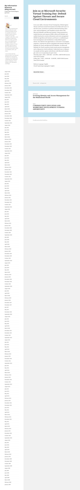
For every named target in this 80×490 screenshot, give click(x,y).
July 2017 (7, 307)
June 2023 (7, 158)
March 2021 (7, 221)
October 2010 (8, 435)
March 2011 (7, 426)
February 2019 (8, 274)
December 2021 (8, 200)
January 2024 (8, 141)
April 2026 (7, 81)
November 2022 (8, 174)
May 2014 (7, 368)
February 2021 (8, 223)
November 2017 (8, 305)
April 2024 (7, 134)
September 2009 (8, 466)
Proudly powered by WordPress (40, 120)
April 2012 (7, 412)
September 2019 (8, 260)
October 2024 (8, 120)
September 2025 (8, 95)
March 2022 (7, 193)
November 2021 (8, 202)
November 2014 (8, 358)
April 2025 (7, 106)
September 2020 (8, 235)
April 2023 (7, 162)
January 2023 (8, 169)
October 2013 (8, 382)
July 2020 (7, 237)
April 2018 (7, 293)
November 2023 (8, 146)
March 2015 (7, 351)
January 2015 (8, 356)
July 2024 (7, 127)
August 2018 (7, 288)
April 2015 (7, 349)
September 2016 (8, 314)
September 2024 (8, 123)
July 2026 (7, 74)
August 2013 (7, 386)
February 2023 (8, 167)
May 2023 (7, 160)
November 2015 (8, 333)
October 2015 (8, 335)
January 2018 (8, 300)
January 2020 (8, 251)
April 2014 (7, 370)
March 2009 (7, 480)
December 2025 (8, 88)
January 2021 (8, 225)
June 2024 (7, 130)
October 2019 (8, 258)
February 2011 (8, 428)
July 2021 (7, 211)
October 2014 (8, 361)
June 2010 (7, 445)
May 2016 (7, 323)
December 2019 (8, 253)
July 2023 (7, 155)
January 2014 (8, 377)
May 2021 (7, 216)
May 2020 (7, 242)
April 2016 (7, 326)
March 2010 (7, 452)
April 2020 (7, 244)
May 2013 (7, 393)
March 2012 (7, 414)
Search (6, 16)
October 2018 (8, 284)
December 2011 (8, 419)
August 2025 (7, 97)
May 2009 (7, 475)
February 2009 (8, 482)
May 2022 (7, 188)
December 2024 (8, 116)
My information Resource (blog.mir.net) (11, 7)
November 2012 (8, 405)
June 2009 (7, 473)
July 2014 (7, 365)
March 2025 (7, 109)
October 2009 (8, 463)
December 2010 (8, 433)
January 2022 (8, 197)
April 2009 (7, 477)
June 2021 (7, 214)
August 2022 (7, 181)
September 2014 (8, 363)
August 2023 (7, 153)
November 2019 (8, 256)
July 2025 (7, 99)
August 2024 (7, 125)
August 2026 (7, 71)
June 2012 (7, 407)
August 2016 (7, 316)
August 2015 (7, 340)
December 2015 (8, 330)
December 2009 (8, 459)
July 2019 (7, 265)
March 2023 (7, 165)
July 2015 (7, 342)
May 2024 (7, 132)
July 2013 (7, 389)
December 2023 (8, 144)
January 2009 (8, 484)
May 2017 (7, 309)
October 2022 (8, 176)
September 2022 (8, 179)
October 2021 (8, 204)
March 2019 (7, 272)
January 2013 (8, 400)
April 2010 (7, 449)
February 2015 (8, 354)
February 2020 (8, 249)
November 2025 (8, 90)
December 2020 (8, 228)
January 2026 (8, 85)
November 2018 (8, 281)
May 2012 (7, 410)
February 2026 (8, 83)
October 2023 (8, 148)
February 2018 (8, 298)
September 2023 (8, 151)
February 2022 (8, 195)
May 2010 (7, 447)
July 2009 (7, 470)
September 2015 (8, 337)
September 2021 (8, 207)
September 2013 (8, 384)
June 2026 (7, 76)
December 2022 (8, 172)
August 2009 (7, 468)
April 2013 (7, 396)
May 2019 (7, 270)
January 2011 (8, 431)
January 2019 (8, 277)
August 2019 (7, 263)
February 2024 (8, 139)
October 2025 (8, 92)
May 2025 (7, 104)
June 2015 (7, 344)
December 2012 (8, 403)
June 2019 (7, 267)
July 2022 (7, 183)
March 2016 (7, 328)
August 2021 (7, 209)
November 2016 (8, 312)
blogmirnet (43, 83)
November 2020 (8, 230)
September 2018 (8, 286)
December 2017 (8, 302)
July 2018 (7, 291)
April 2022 (7, 190)
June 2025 (7, 102)
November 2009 (8, 461)
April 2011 (7, 424)
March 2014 (7, 372)
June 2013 (7, 391)
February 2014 (8, 375)
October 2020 (8, 232)
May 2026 (7, 78)
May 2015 (7, 347)
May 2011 (7, 421)
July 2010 (7, 442)
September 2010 (8, 438)
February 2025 (8, 111)
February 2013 (8, 398)
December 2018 (8, 279)
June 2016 (7, 321)
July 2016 (7, 319)
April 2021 (7, 218)
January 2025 (8, 113)
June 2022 (7, 186)
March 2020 (7, 246)
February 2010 (8, 454)
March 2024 (7, 137)
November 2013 (8, 379)
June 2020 (7, 239)
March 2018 (7, 295)
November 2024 (8, 118)
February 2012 (8, 417)
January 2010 (8, 456)
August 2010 (7, 440)
